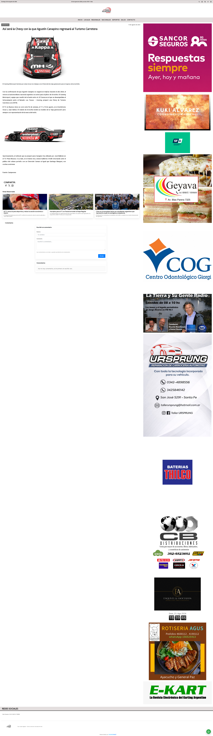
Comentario (39, 238)
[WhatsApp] (202, 1)
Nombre (39, 231)
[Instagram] (211, 1)
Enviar (102, 256)
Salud (123, 20)
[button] (199, 1)
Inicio (80, 20)
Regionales (95, 20)
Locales (87, 20)
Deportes (116, 20)
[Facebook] (208, 1)
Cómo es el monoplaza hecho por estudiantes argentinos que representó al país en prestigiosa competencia (115, 212)
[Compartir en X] (9, 185)
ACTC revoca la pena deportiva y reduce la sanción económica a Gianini (23, 212)
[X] (205, 1)
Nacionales (106, 20)
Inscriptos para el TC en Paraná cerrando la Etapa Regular (68, 211)
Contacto (131, 20)
